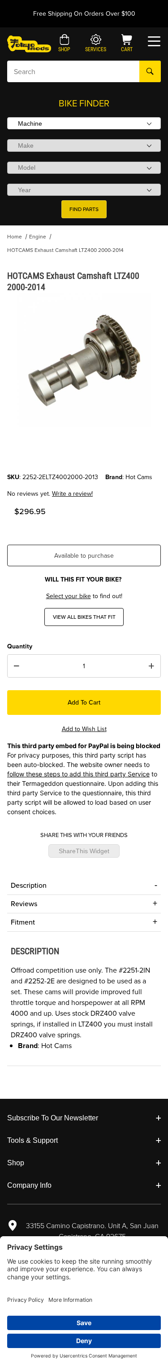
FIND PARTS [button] (84, 209)
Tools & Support (32, 1140)
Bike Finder (84, 103)
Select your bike (68, 596)
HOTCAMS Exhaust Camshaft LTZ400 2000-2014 (65, 250)
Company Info (29, 1185)
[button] (64, 44)
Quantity (19, 646)
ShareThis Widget (84, 851)
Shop (15, 1163)
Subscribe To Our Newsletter (52, 1118)
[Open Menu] (154, 41)
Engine (37, 237)
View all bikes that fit (84, 617)
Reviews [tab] (24, 904)
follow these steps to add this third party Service (78, 774)
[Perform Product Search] (150, 71)
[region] (84, 450)
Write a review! (72, 493)
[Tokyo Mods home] (29, 43)
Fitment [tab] (23, 922)
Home (14, 237)
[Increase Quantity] (151, 666)
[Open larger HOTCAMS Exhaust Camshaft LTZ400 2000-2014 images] (84, 360)
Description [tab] (29, 885)
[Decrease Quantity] (17, 666)
